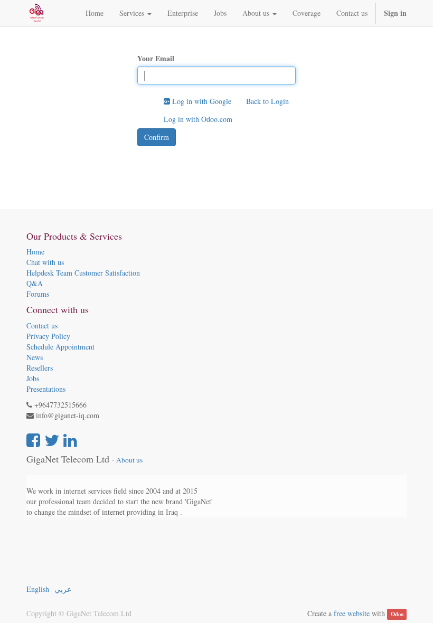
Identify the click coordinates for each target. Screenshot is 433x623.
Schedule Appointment (60, 347)
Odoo (397, 614)
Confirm (156, 137)
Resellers (39, 368)
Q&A (34, 283)
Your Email (155, 58)
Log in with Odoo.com (198, 119)
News (34, 357)
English (37, 589)
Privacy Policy (48, 336)
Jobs (32, 378)
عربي (62, 589)
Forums (37, 294)
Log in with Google (200, 101)
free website (352, 613)
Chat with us (45, 262)
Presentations (45, 389)
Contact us (42, 325)
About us (129, 460)
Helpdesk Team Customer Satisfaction (83, 273)
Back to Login (267, 101)
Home (35, 252)
